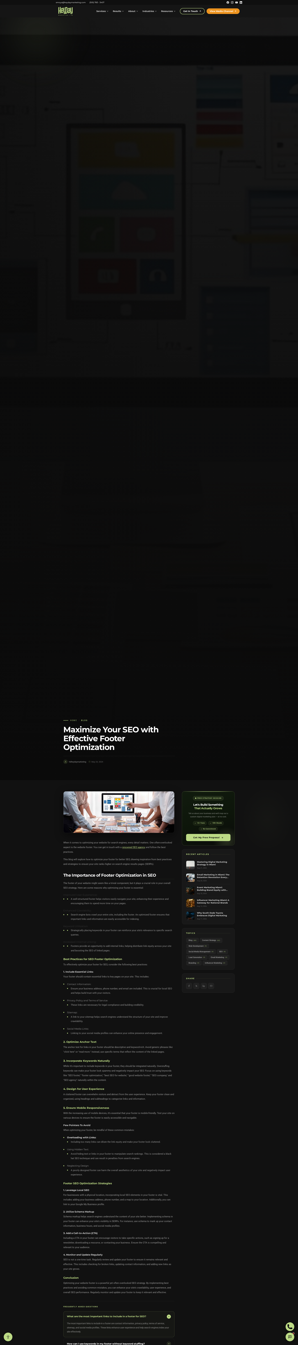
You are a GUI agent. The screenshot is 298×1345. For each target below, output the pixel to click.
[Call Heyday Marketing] (290, 1326)
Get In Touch (190, 11)
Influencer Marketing (215, 963)
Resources (167, 11)
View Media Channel (221, 11)
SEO (222, 952)
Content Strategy (211, 940)
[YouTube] (236, 2)
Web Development (198, 946)
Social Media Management (201, 952)
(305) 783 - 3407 (96, 2)
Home (73, 720)
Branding (194, 963)
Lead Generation (197, 957)
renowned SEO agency (133, 847)
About (131, 11)
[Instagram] (232, 2)
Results (117, 11)
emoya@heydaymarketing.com (71, 2)
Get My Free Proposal (206, 837)
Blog (84, 720)
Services (101, 11)
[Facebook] (228, 2)
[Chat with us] (290, 1337)
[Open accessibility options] (8, 1337)
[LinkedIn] (241, 2)
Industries (148, 11)
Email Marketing (219, 957)
